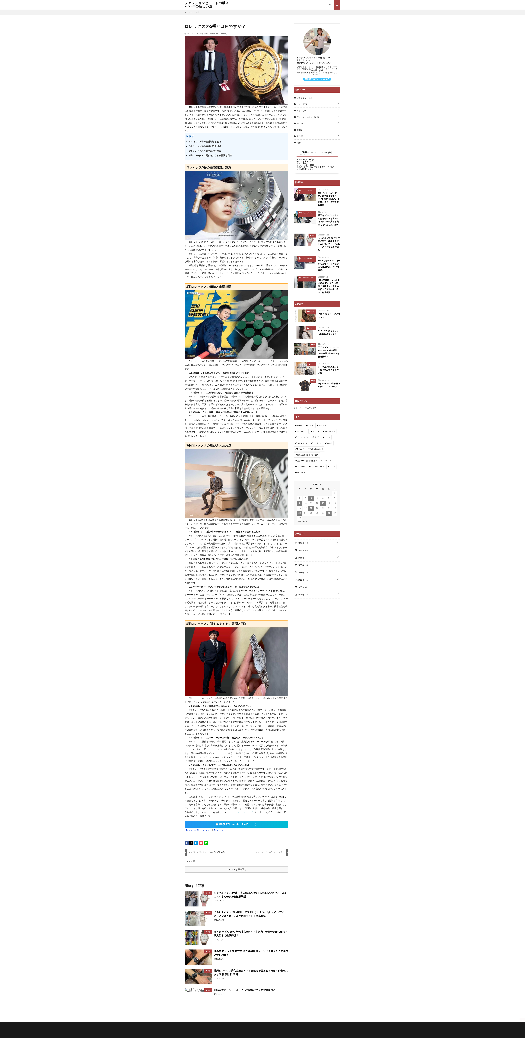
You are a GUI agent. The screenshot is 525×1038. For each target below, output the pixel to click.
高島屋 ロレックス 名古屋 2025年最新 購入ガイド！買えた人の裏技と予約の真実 (251, 953)
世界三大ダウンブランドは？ (308, 455)
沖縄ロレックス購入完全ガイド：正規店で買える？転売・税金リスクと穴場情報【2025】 (251, 973)
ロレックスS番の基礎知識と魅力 (205, 142)
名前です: (301, 58)
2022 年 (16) (302, 573)
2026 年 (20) (302, 543)
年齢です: (322, 58)
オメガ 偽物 (302, 163)
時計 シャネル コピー (306, 161)
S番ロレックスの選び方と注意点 (205, 151)
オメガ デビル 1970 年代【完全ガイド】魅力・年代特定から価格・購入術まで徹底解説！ (251, 934)
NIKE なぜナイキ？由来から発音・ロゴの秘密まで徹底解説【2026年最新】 (329, 265)
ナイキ (310, 425)
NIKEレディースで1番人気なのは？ (310, 449)
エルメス (316, 431)
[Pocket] (201, 843)
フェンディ (327, 461)
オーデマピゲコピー (305, 159)
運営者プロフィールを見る (317, 79)
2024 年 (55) (302, 558)
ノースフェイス (303, 437)
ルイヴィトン (330, 431)
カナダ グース (302, 443)
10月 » (304, 522)
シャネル (322, 425)
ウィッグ (301, 104)
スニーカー (301, 467)
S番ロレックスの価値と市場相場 (205, 146)
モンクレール (302, 431)
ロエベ (329, 443)
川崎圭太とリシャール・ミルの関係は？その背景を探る (244, 990)
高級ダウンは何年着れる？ (307, 461)
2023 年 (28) (302, 565)
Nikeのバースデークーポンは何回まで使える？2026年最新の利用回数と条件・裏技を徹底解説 (328, 199)
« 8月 (299, 522)
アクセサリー (304, 98)
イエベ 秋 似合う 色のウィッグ (329, 315)
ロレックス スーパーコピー (241, 812)
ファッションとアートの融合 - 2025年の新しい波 (208, 5)
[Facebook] (187, 843)
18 (311, 508)
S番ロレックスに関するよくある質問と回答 (210, 155)
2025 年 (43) (302, 551)
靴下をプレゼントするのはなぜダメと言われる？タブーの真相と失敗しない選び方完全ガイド (328, 221)
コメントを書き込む (236, 869)
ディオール (317, 443)
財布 (299, 136)
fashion (300, 425)
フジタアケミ (203, 33)
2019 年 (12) (302, 595)
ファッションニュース (307, 117)
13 (323, 503)
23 (299, 513)
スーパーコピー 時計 (305, 165)
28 (329, 513)
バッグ (301, 111)
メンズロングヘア (317, 467)
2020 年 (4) (302, 587)
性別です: (301, 60)
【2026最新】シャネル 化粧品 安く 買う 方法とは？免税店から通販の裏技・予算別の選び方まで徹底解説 (329, 286)
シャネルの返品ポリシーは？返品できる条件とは (328, 370)
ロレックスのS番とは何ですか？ (199, 830)
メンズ (332, 467)
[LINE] (206, 843)
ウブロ (327, 437)
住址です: (301, 63)
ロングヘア (301, 472)
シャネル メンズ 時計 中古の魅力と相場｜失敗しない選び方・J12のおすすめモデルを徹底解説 (250, 895)
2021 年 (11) (302, 580)
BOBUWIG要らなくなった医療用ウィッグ (328, 332)
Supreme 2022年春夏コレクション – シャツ (329, 385)
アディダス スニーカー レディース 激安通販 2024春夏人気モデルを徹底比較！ (328, 352)
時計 (224, 33)
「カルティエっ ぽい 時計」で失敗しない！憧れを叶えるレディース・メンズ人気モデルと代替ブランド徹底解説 (250, 914)
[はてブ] (196, 843)
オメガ (316, 437)
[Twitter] (191, 843)
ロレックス (219, 830)
